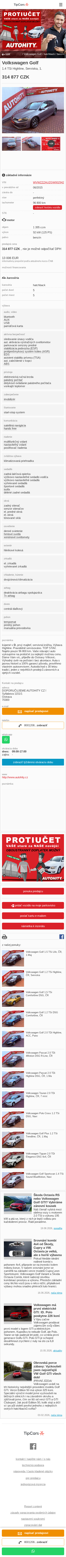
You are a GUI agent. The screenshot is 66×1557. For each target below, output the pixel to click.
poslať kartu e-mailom (33, 915)
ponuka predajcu (33, 891)
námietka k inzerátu (33, 926)
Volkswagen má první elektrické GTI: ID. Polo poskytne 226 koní (47, 1310)
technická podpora (33, 1465)
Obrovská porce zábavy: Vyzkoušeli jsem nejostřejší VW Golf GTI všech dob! (47, 1370)
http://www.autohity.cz (15, 777)
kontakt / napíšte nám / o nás (33, 1458)
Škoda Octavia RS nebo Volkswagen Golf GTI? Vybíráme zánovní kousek (48, 1200)
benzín (60, 54)
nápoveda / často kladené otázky (33, 1471)
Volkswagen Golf (33, 54)
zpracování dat (33, 1524)
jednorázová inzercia (33, 1484)
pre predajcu (33, 1478)
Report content (33, 1506)
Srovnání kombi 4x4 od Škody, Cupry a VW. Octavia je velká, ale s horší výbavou (48, 1248)
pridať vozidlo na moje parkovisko (34, 905)
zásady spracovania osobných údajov (33, 1512)
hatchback (49, 54)
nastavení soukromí (33, 1518)
